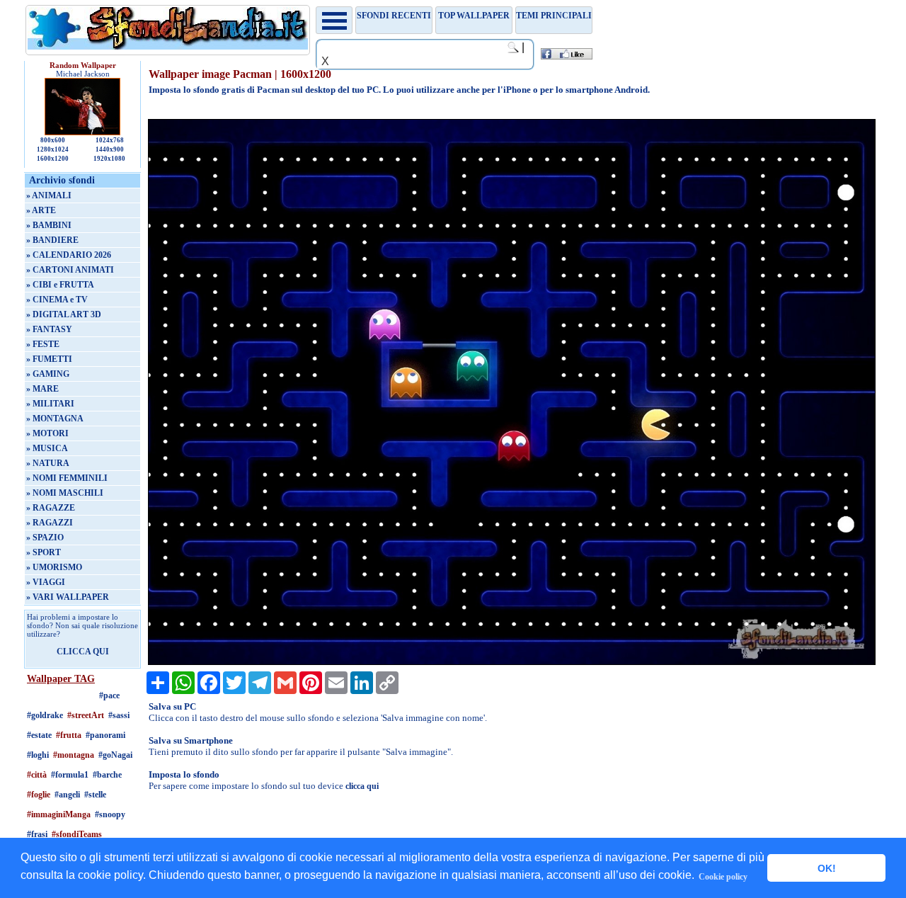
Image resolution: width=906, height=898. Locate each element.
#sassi (119, 715)
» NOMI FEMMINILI (67, 478)
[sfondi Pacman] (511, 662)
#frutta (68, 735)
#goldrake (45, 715)
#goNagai (115, 755)
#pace (109, 695)
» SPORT (43, 552)
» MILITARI (50, 404)
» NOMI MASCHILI (64, 493)
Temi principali (554, 16)
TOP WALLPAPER (474, 16)
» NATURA (47, 463)
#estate (39, 735)
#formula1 (69, 775)
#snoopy (110, 814)
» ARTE (41, 210)
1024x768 (110, 140)
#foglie (38, 795)
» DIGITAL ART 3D (63, 314)
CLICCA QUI (83, 652)
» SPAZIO (45, 537)
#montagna (73, 755)
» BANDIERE (52, 240)
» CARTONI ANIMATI (70, 270)
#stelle (95, 795)
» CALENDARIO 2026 (68, 255)
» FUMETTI (49, 359)
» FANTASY (49, 329)
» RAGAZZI (49, 523)
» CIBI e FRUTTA (60, 285)
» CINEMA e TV (57, 300)
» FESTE (42, 344)
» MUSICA (47, 448)
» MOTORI (47, 433)
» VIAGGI (45, 582)
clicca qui (362, 786)
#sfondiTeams (77, 834)
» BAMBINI (48, 225)
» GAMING (47, 374)
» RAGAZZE (50, 508)
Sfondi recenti (394, 16)
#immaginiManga (59, 814)
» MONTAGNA (55, 419)
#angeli (67, 795)
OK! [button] (827, 868)
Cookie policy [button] (723, 877)
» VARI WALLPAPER (67, 597)
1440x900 (110, 149)
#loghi (38, 755)
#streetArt (85, 715)
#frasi (37, 834)
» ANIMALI (48, 195)
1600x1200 (53, 158)
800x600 (52, 140)
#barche (107, 775)
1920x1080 (109, 158)
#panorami (105, 735)
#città (37, 775)
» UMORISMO (54, 567)
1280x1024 (53, 149)
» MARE (42, 389)
